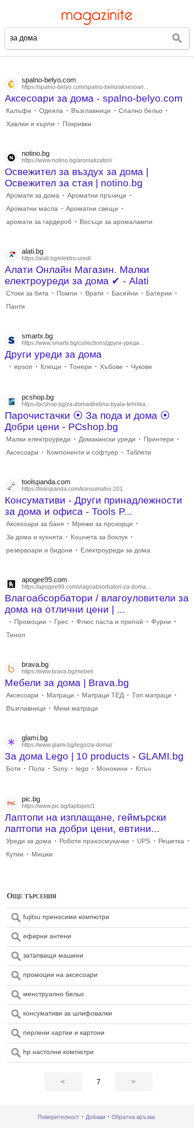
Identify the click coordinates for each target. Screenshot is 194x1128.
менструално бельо (53, 994)
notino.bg (35, 153)
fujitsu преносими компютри (66, 916)
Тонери (80, 366)
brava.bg (35, 664)
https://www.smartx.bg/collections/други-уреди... (83, 343)
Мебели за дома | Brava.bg (67, 682)
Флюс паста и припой (109, 621)
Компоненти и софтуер (82, 452)
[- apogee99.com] (6, 621)
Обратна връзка (133, 1117)
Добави (95, 1117)
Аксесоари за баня (35, 524)
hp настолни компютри (58, 1052)
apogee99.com (44, 580)
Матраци (60, 695)
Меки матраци (76, 708)
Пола (37, 768)
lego (82, 768)
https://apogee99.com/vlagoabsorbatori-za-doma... (86, 587)
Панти (15, 306)
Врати (94, 293)
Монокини (112, 768)
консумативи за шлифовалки (67, 1013)
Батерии (159, 293)
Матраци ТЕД (103, 695)
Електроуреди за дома (115, 550)
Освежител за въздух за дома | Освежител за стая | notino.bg (76, 177)
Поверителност (59, 1117)
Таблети (138, 452)
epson (23, 366)
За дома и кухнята (34, 537)
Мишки (42, 854)
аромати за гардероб (39, 221)
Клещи (50, 366)
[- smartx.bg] (6, 366)
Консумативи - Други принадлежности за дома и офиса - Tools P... (93, 506)
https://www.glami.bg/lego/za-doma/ (67, 745)
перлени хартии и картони (64, 1032)
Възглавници (91, 110)
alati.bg (32, 251)
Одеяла (51, 110)
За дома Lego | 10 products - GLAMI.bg (94, 756)
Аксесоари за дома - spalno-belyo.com (94, 98)
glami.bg (35, 738)
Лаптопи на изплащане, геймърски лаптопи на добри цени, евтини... (85, 823)
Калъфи (18, 110)
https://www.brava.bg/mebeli (57, 671)
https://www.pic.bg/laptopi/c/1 (58, 806)
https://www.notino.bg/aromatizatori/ (67, 160)
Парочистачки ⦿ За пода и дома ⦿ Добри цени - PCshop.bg (87, 421)
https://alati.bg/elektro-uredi (56, 258)
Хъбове (111, 366)
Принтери (159, 439)
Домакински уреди (107, 439)
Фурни (161, 621)
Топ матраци (151, 695)
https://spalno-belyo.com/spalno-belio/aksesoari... (85, 87)
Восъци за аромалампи (116, 221)
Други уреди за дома (53, 354)
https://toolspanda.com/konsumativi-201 (72, 489)
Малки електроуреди (38, 439)
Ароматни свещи (92, 208)
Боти (13, 768)
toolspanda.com (46, 482)
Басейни (125, 293)
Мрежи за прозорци (102, 524)
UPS (143, 841)
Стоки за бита (27, 293)
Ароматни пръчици (96, 195)
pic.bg (31, 799)
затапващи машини (53, 955)
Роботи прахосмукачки (94, 841)
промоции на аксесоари (60, 974)
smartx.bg (37, 336)
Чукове (141, 366)
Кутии (15, 854)
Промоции (30, 621)
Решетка (171, 841)
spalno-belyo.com (49, 80)
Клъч (143, 768)
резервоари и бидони (39, 550)
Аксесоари (22, 452)
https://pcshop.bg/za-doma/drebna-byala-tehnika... (86, 404)
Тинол (15, 635)
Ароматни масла (32, 208)
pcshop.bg (38, 397)
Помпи (67, 293)
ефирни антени (47, 936)
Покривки (77, 124)
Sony (60, 768)
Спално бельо (140, 110)
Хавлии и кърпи (30, 124)
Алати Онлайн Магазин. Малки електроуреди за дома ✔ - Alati (77, 275)
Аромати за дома (32, 195)
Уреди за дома (28, 841)
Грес (61, 621)
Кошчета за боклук (99, 537)
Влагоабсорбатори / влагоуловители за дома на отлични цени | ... (97, 603)
